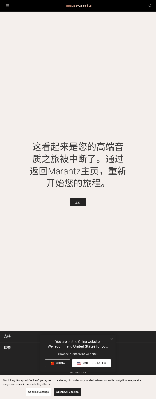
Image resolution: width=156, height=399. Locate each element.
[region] (78, 387)
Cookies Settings (38, 391)
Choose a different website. (78, 354)
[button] (150, 6)
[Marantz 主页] (79, 5)
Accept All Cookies (67, 391)
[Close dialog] (111, 339)
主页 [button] (78, 203)
